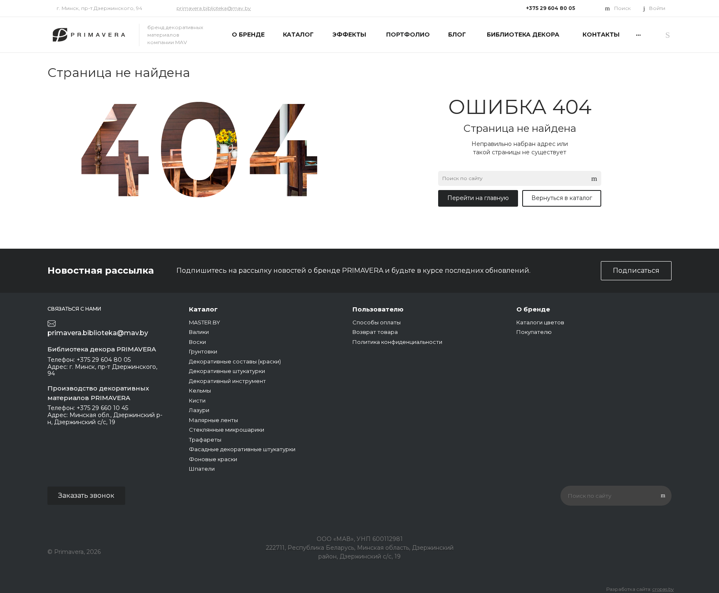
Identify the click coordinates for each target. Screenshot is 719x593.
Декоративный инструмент (227, 381)
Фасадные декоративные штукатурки (242, 449)
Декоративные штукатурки (227, 371)
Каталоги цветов (540, 322)
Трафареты (205, 439)
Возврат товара (375, 332)
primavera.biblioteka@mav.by (213, 8)
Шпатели (202, 468)
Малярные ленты (213, 420)
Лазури (199, 410)
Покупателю (534, 332)
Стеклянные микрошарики (226, 429)
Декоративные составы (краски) (235, 361)
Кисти (197, 400)
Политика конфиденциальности (397, 342)
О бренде (533, 309)
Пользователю (378, 309)
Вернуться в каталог (561, 198)
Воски (197, 342)
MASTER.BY (204, 322)
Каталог (203, 309)
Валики (199, 332)
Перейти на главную (478, 198)
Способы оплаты (376, 322)
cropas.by (663, 589)
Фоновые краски (213, 459)
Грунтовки (203, 351)
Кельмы (200, 390)
